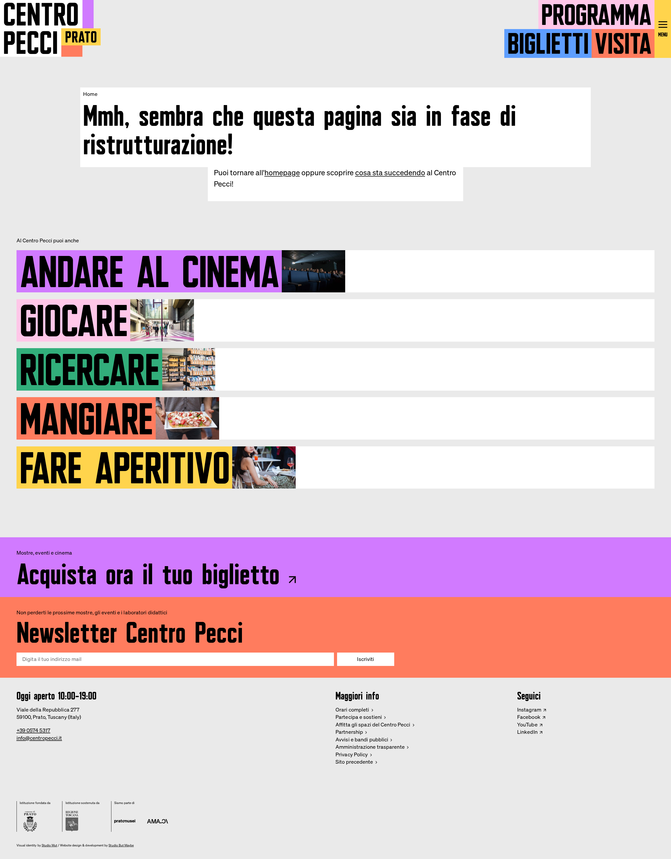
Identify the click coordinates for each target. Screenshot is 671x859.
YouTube (527, 724)
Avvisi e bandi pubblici (362, 739)
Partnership (349, 731)
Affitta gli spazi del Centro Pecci (373, 724)
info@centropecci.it (39, 737)
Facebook (528, 716)
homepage (282, 172)
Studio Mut (49, 845)
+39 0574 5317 (33, 730)
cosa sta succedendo (390, 172)
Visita (623, 40)
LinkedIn (527, 731)
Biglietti (548, 40)
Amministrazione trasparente (370, 746)
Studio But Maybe (121, 845)
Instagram (529, 709)
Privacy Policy (352, 754)
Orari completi (352, 709)
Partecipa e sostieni (359, 716)
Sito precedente (354, 761)
